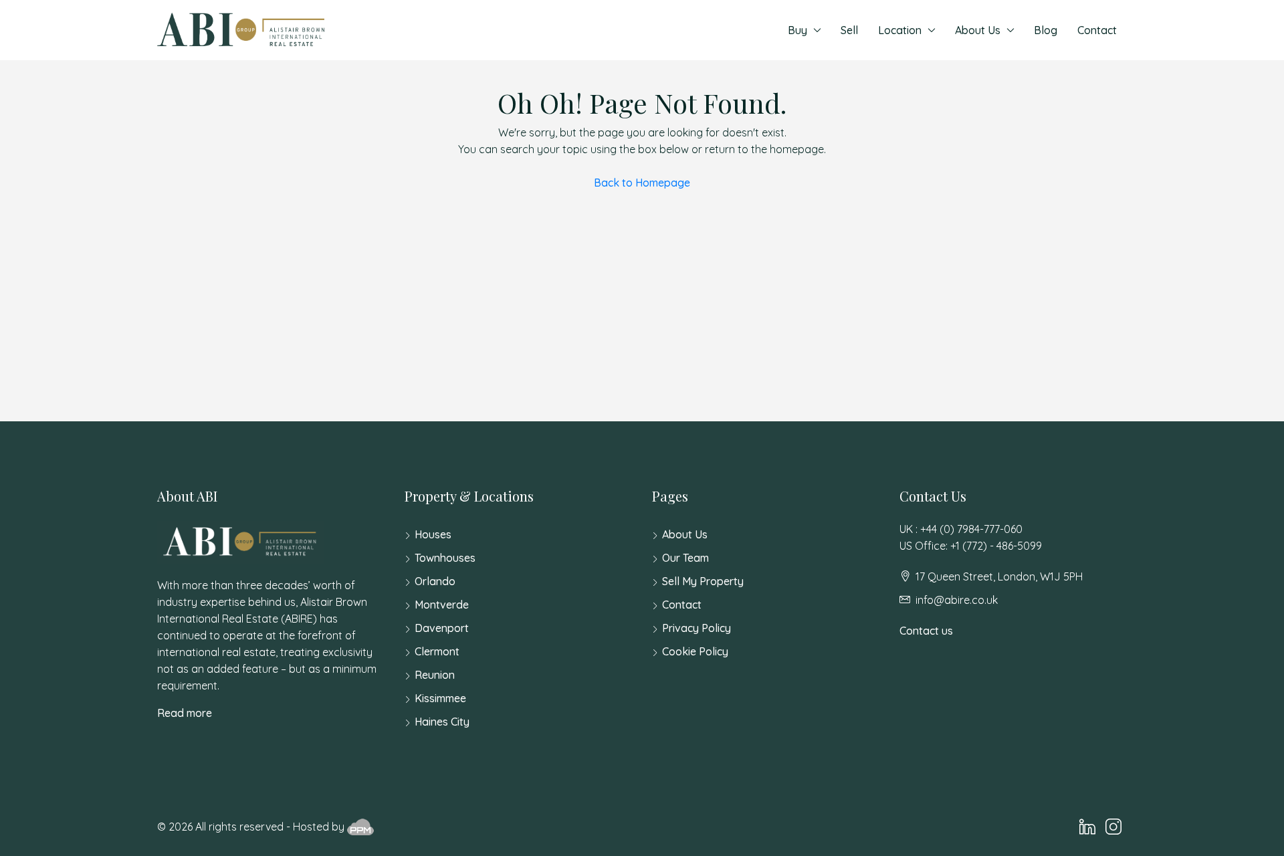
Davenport (442, 628)
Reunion (435, 674)
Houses (433, 534)
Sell (849, 30)
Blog (1045, 30)
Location (900, 30)
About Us (977, 30)
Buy (797, 30)
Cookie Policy (695, 651)
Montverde (442, 604)
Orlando (435, 581)
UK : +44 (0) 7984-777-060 (961, 529)
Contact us (926, 630)
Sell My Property (703, 581)
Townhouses (445, 557)
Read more (184, 713)
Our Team (685, 557)
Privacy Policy (696, 628)
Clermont (437, 651)
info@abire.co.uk (957, 600)
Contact (1097, 30)
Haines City (442, 721)
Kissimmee (440, 698)
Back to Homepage (642, 182)
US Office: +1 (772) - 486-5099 (970, 545)
